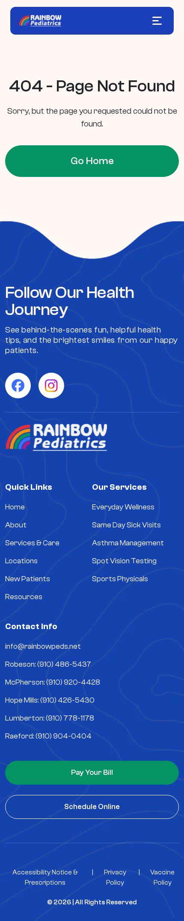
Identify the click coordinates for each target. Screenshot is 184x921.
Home (15, 507)
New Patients (27, 578)
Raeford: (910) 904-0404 (48, 736)
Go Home (92, 161)
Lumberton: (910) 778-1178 (49, 718)
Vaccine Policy (162, 877)
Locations (21, 560)
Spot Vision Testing (124, 560)
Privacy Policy (115, 877)
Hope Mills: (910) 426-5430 (50, 700)
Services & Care (32, 542)
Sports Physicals (120, 578)
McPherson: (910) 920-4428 (52, 682)
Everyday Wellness (123, 507)
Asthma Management (128, 542)
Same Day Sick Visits (126, 525)
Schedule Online (92, 806)
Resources (23, 596)
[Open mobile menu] (157, 20)
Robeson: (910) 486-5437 (48, 664)
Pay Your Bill (92, 772)
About (16, 525)
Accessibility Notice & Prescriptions (45, 877)
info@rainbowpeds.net (43, 646)
